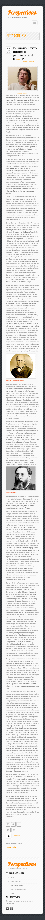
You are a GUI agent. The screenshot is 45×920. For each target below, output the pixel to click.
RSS (12, 893)
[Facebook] (11, 908)
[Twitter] (7, 908)
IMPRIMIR (17, 835)
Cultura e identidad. (28, 61)
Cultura (18, 59)
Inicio (12, 878)
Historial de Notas (16, 885)
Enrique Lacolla (15, 881)
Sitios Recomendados (18, 889)
